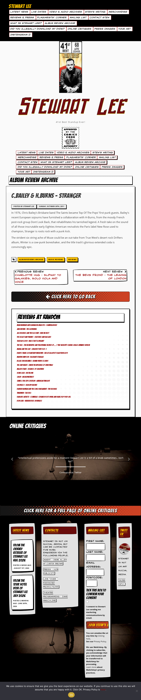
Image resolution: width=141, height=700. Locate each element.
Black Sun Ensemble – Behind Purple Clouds (32, 361)
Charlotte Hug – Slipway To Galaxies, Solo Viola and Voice (38, 278)
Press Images (104, 29)
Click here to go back (72, 296)
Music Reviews (55, 259)
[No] (136, 691)
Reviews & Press (22, 18)
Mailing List (77, 18)
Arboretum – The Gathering (27, 329)
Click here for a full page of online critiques (70, 510)
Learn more (91, 667)
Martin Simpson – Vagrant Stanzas (30, 357)
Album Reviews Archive (31, 259)
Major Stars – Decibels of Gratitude (30, 369)
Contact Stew (99, 18)
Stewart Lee (70, 111)
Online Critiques (79, 29)
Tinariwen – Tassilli (24, 393)
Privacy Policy (100, 641)
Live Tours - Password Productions (51, 583)
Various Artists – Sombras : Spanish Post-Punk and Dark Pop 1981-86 (43, 397)
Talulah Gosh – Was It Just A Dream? (30, 341)
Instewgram (19, 35)
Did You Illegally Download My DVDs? (37, 29)
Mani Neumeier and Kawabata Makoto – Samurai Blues (37, 325)
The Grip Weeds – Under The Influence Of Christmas (35, 365)
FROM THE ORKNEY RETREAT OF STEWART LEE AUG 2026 (20, 552)
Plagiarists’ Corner (51, 18)
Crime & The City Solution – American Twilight (33, 381)
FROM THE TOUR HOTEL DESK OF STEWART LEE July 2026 (20, 588)
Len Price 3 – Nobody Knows (27, 385)
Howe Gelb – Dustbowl (25, 373)
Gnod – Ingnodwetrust (25, 377)
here (103, 689)
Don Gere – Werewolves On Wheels (29, 401)
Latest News (19, 12)
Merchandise (117, 12)
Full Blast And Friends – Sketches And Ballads (34, 337)
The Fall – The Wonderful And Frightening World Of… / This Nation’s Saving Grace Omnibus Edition (53, 345)
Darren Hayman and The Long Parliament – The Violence (37, 389)
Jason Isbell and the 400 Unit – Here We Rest (33, 333)
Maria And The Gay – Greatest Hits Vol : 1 (32, 349)
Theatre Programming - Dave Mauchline (55, 596)
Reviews (72, 259)
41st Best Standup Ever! (70, 122)
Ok (71, 694)
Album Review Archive (60, 23)
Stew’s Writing (95, 12)
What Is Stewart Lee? (25, 23)
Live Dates (38, 12)
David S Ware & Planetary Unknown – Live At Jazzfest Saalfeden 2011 (42, 353)
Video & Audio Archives (65, 12)
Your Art (124, 29)
